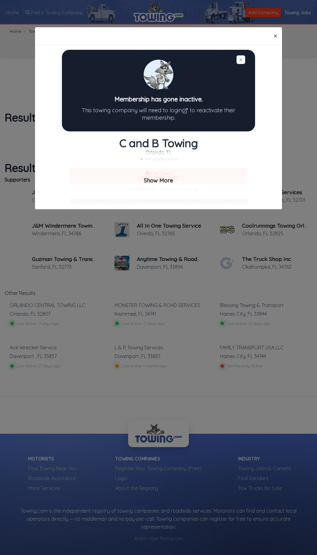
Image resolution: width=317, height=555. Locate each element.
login (176, 110)
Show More (158, 180)
